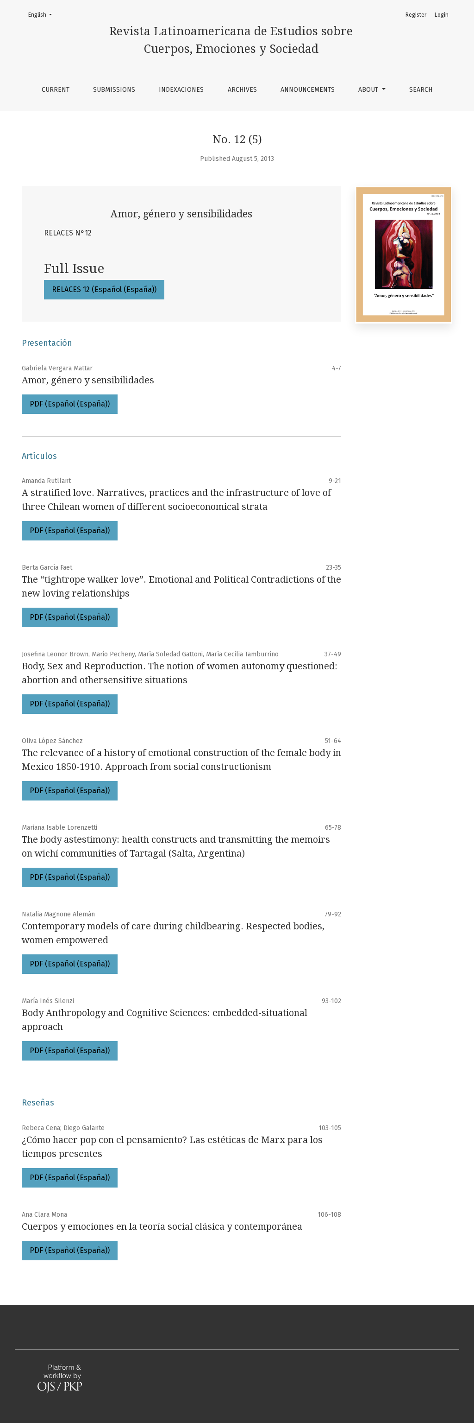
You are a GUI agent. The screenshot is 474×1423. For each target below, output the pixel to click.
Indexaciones (181, 90)
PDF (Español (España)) (70, 404)
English (43, 14)
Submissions (114, 90)
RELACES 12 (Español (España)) (104, 289)
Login (442, 15)
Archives (242, 90)
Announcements (308, 90)
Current (55, 90)
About (369, 90)
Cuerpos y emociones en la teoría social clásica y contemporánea (162, 1226)
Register (415, 15)
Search (420, 90)
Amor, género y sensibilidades (88, 380)
